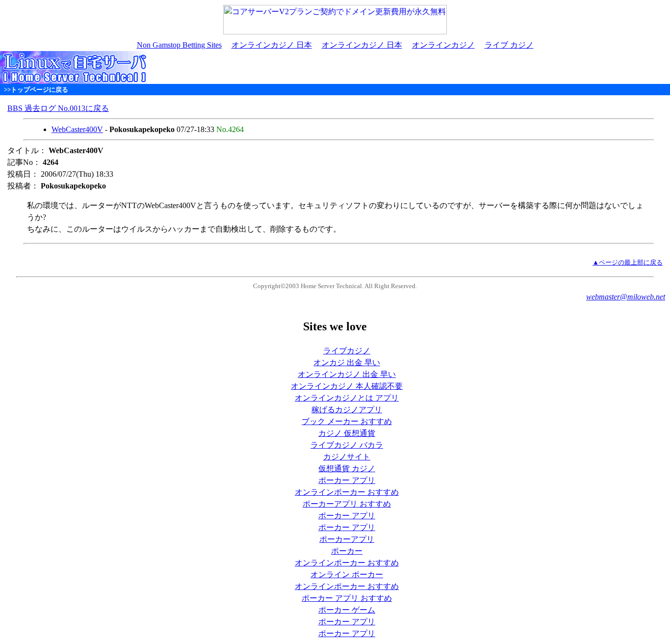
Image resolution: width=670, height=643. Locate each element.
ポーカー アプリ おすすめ (347, 598)
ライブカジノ (346, 351)
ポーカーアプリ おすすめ (347, 504)
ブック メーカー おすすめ (347, 421)
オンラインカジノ (443, 45)
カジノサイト (346, 457)
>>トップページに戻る (36, 89)
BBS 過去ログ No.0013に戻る (58, 108)
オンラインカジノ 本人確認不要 (347, 386)
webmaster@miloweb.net (625, 297)
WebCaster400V (77, 129)
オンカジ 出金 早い (346, 362)
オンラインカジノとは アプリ (347, 398)
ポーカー (346, 551)
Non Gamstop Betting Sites (179, 45)
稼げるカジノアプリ (346, 409)
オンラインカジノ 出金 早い (347, 374)
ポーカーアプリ (346, 539)
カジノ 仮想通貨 (346, 433)
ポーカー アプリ (346, 480)
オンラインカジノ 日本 (272, 45)
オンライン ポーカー (346, 574)
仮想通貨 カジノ (346, 468)
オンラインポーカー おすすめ (347, 492)
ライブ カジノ (509, 45)
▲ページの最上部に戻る (628, 262)
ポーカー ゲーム (346, 610)
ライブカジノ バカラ (346, 445)
